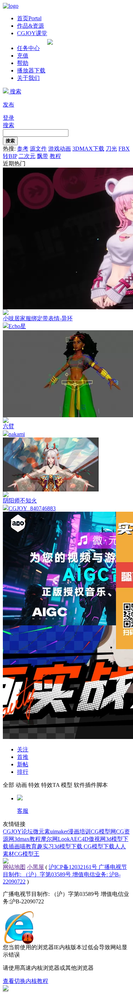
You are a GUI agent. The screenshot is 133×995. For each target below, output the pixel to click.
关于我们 (28, 78)
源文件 (38, 149)
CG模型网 (103, 831)
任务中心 (28, 48)
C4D (83, 839)
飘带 (42, 156)
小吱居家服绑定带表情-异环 (38, 318)
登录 (8, 118)
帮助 (22, 63)
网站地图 (14, 867)
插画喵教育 (23, 846)
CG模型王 (26, 854)
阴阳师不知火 (20, 501)
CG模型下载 (99, 846)
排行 (22, 772)
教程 (55, 156)
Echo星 (17, 326)
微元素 (41, 831)
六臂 (8, 426)
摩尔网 (49, 839)
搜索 (15, 91)
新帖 (22, 764)
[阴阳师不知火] (51, 489)
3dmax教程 (27, 839)
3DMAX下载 (88, 149)
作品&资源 (30, 26)
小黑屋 (35, 867)
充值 (22, 56)
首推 (22, 757)
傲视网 (97, 839)
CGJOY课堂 (32, 33)
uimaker (59, 831)
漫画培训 (79, 831)
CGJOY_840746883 (32, 508)
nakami (17, 434)
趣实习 (45, 846)
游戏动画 (59, 149)
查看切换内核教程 (25, 981)
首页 (29, 18)
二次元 (26, 156)
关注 (22, 749)
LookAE (68, 839)
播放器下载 (31, 70)
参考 (22, 149)
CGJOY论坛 (18, 831)
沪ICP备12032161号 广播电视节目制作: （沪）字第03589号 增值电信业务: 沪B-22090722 (65, 874)
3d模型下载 (69, 846)
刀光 (111, 149)
